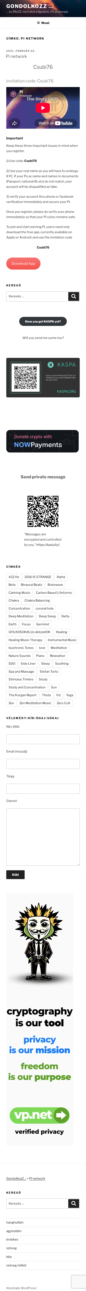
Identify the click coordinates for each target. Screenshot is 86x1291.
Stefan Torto (49, 671)
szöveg (11, 1248)
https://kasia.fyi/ (48, 545)
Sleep (45, 663)
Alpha (61, 577)
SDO (12, 663)
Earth (12, 624)
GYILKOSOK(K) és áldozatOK (30, 632)
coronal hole (44, 608)
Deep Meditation (21, 616)
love (42, 648)
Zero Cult (63, 703)
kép (9, 1257)
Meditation (59, 648)
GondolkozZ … (30, 6)
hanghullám (15, 1222)
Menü (45, 23)
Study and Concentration (27, 687)
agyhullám (14, 1231)
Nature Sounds (20, 656)
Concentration (19, 608)
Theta (46, 695)
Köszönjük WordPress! (21, 1288)
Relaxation (57, 656)
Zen (11, 703)
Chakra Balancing (37, 600)
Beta (12, 585)
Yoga (69, 695)
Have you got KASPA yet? (43, 321)
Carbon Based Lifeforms (54, 593)
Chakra (14, 600)
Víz (58, 695)
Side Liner (28, 663)
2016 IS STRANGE (37, 577)
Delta (65, 616)
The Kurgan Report (23, 695)
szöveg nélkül (16, 1265)
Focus (26, 624)
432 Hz (14, 577)
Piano (40, 656)
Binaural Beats (31, 585)
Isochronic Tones (21, 648)
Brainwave (55, 585)
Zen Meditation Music (35, 703)
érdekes (12, 1239)
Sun (54, 687)
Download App (23, 264)
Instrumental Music (62, 640)
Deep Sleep (47, 616)
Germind (42, 624)
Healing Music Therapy (25, 640)
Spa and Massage (21, 671)
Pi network (16, 56)
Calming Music (19, 593)
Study (43, 679)
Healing (61, 632)
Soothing (62, 663)
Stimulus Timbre (21, 679)
